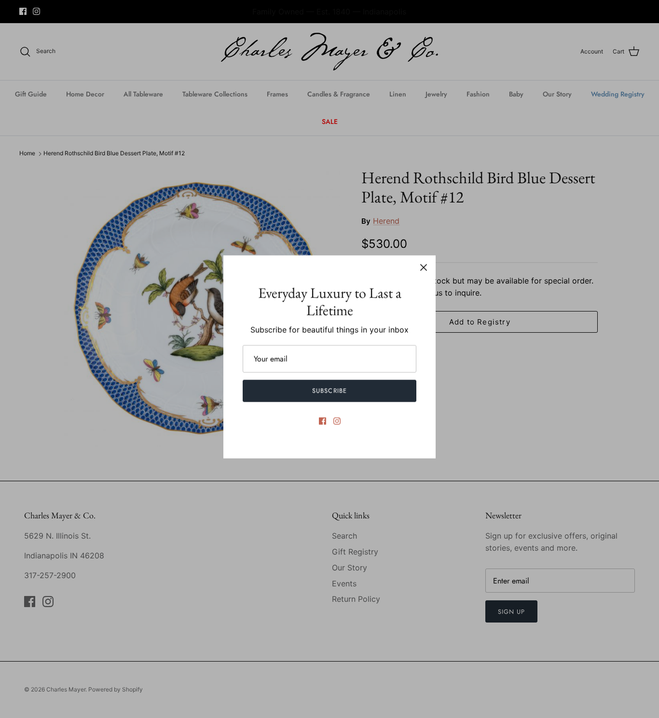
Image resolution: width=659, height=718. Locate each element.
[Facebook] (322, 420)
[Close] (423, 267)
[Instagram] (337, 420)
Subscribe (329, 390)
